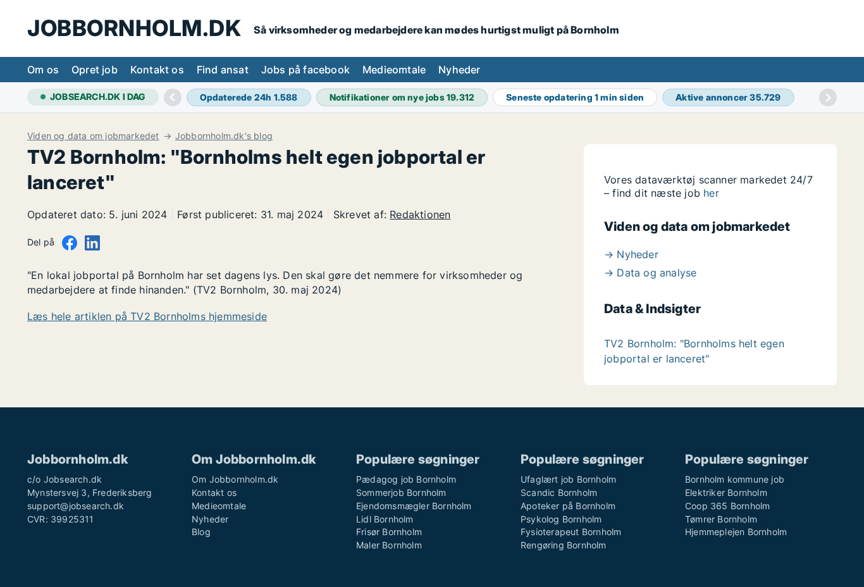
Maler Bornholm (389, 545)
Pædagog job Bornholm (406, 479)
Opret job (94, 69)
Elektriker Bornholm (726, 492)
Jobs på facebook (305, 69)
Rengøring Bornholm (564, 545)
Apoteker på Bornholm (568, 505)
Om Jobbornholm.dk (235, 479)
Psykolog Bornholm (561, 519)
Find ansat (223, 69)
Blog (201, 531)
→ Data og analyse (650, 272)
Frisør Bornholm (389, 531)
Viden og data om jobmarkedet (93, 136)
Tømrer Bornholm (721, 519)
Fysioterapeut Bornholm (571, 531)
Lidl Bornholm (385, 519)
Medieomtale (394, 69)
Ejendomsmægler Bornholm (414, 505)
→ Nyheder (631, 254)
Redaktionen (420, 214)
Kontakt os (157, 69)
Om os (43, 69)
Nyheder (459, 69)
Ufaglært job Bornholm (568, 479)
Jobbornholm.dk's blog (224, 136)
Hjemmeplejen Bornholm (736, 531)
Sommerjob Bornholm (401, 492)
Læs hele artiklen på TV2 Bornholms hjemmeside (147, 316)
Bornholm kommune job (734, 479)
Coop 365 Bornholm (727, 505)
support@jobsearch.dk (75, 505)
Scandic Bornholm (559, 492)
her (711, 193)
